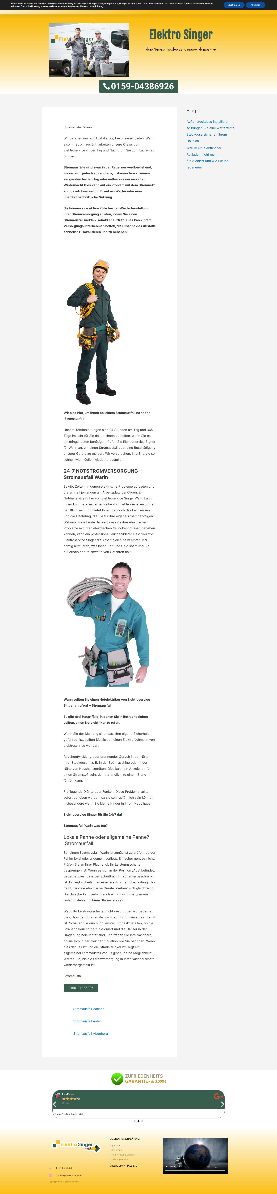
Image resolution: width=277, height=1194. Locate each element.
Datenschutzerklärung (91, 6)
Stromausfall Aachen (89, 1009)
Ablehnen (255, 4)
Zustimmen (234, 4)
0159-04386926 (81, 988)
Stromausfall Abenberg (90, 1033)
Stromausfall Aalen (87, 1021)
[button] (54, 1104)
